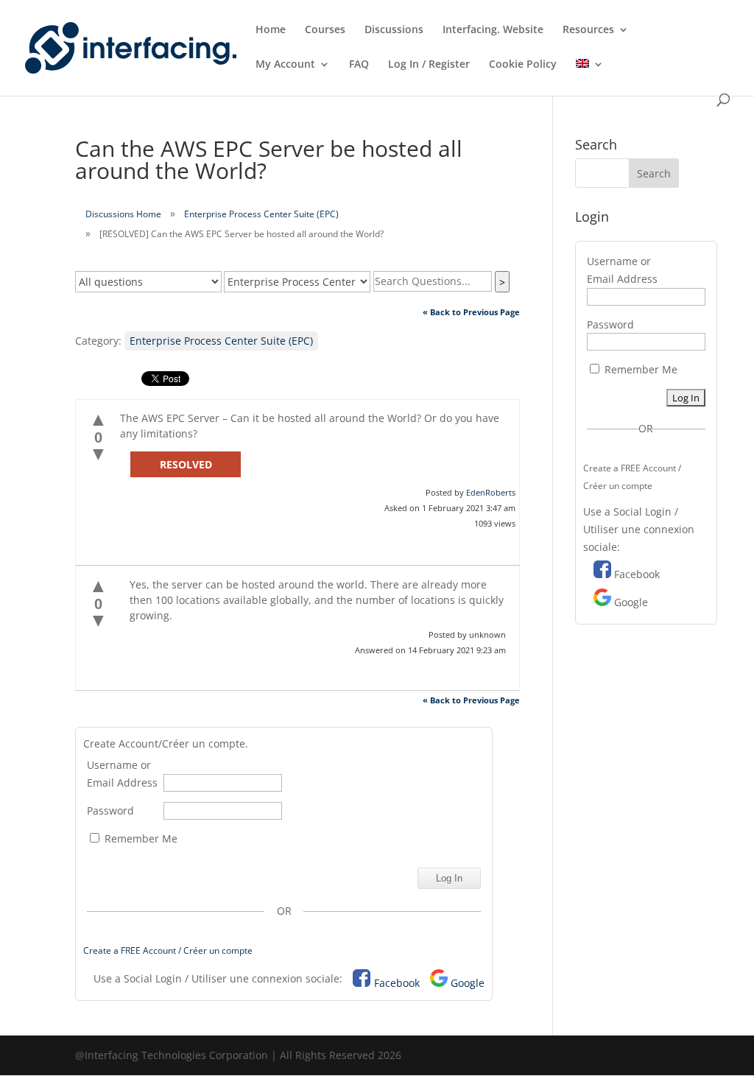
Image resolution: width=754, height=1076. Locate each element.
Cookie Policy (523, 65)
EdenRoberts (490, 492)
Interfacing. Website (493, 30)
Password (110, 810)
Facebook (397, 983)
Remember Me (139, 838)
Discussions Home (123, 213)
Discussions (393, 30)
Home (271, 30)
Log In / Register (429, 65)
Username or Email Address (122, 774)
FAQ (359, 65)
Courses (325, 30)
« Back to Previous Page (471, 311)
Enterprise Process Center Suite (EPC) (261, 213)
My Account (285, 65)
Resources (588, 30)
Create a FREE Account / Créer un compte (168, 950)
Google (468, 983)
